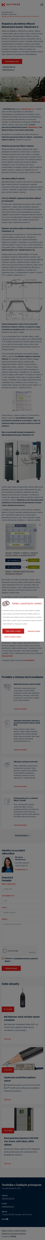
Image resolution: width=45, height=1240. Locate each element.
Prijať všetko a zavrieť (13, 631)
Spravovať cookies (34, 631)
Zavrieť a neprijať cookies (12, 636)
